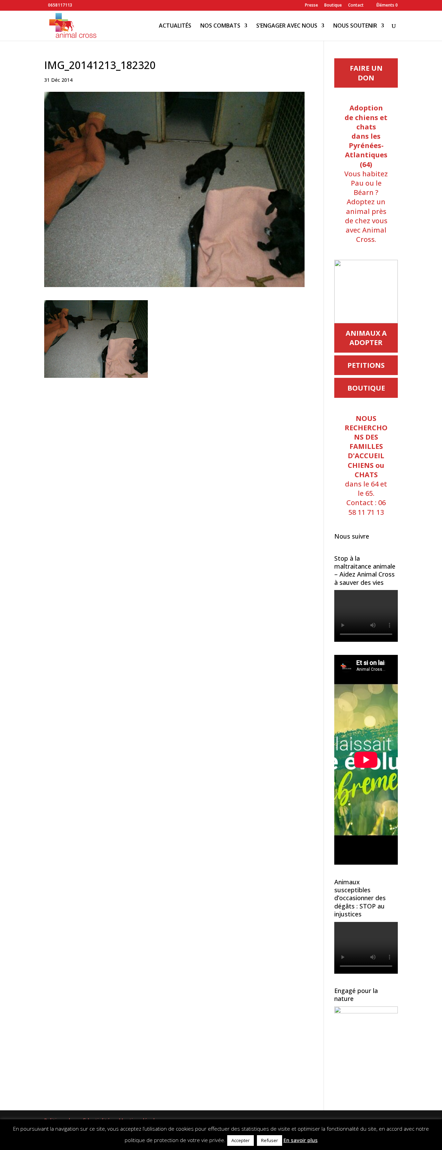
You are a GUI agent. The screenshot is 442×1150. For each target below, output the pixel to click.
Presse (311, 5)
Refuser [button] (269, 1140)
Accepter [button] (240, 1140)
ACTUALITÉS (175, 26)
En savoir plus (301, 1140)
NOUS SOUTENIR (355, 26)
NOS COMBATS (220, 26)
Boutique (333, 5)
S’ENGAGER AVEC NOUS (286, 26)
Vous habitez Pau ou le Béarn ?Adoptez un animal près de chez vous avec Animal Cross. (366, 173)
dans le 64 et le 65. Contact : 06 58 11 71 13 (366, 465)
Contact (356, 5)
